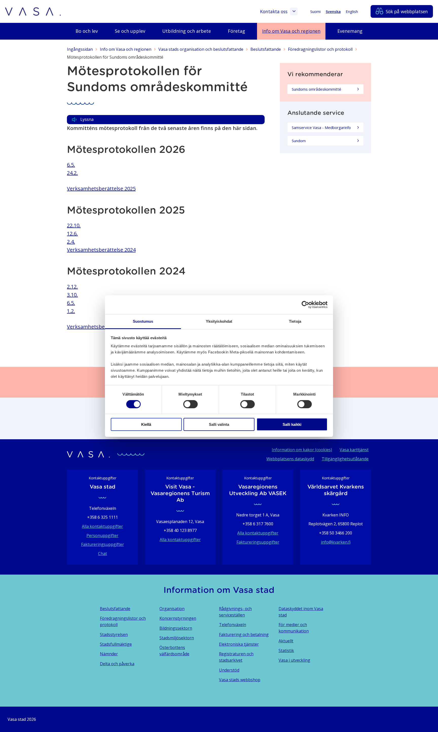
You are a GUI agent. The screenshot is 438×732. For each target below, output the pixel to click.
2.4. (71, 241)
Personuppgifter (102, 535)
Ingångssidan (80, 49)
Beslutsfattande (265, 49)
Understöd (229, 670)
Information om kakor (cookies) (302, 449)
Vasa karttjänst (354, 449)
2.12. (72, 286)
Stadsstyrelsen (114, 634)
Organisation (172, 608)
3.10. (72, 294)
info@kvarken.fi (336, 542)
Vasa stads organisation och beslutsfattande (200, 49)
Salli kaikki (292, 424)
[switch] (190, 404)
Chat (102, 553)
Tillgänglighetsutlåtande (345, 459)
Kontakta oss (273, 11)
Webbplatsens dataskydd (290, 459)
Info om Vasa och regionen (125, 49)
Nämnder (109, 654)
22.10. (74, 225)
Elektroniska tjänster (239, 644)
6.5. (71, 164)
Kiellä (146, 424)
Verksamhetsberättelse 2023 (101, 326)
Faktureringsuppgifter (102, 544)
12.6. (72, 233)
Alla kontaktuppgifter (102, 526)
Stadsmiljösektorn (176, 638)
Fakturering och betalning (244, 634)
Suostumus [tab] (143, 321)
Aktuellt (286, 641)
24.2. (72, 172)
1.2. (71, 310)
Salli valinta (219, 424)
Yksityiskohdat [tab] (219, 321)
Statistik (286, 650)
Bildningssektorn (175, 628)
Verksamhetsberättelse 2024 (101, 249)
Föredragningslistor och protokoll (320, 49)
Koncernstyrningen (177, 618)
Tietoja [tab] (295, 321)
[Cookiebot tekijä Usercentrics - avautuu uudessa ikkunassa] (305, 304)
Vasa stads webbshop (239, 679)
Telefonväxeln (232, 624)
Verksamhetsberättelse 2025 (101, 188)
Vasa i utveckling (294, 660)
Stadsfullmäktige (116, 644)
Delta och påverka (117, 663)
